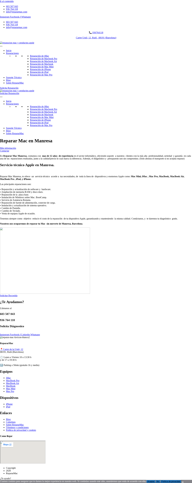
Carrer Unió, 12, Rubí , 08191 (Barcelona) (96, 37)
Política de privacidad (170, 481)
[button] (96, 478)
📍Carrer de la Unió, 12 (11, 349)
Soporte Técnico (14, 77)
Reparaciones (12, 53)
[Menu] (1, 46)
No (158, 481)
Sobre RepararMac (15, 83)
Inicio (8, 50)
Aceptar (150, 481)
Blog (8, 80)
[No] (182, 482)
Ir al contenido (7, 1)
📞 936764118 (96, 32)
